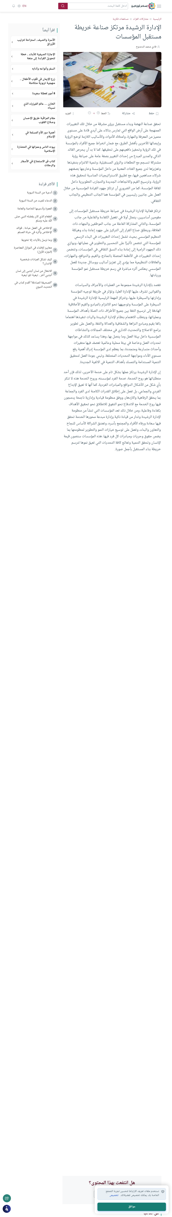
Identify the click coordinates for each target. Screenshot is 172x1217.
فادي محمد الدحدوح (146, 47)
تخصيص (114, 1195)
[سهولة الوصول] (19, 6)
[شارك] (7, 1198)
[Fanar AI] (7, 1209)
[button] (98, 113)
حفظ (151, 113)
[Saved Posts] (13, 6)
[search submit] (63, 6)
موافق (131, 1206)
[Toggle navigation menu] (158, 6)
